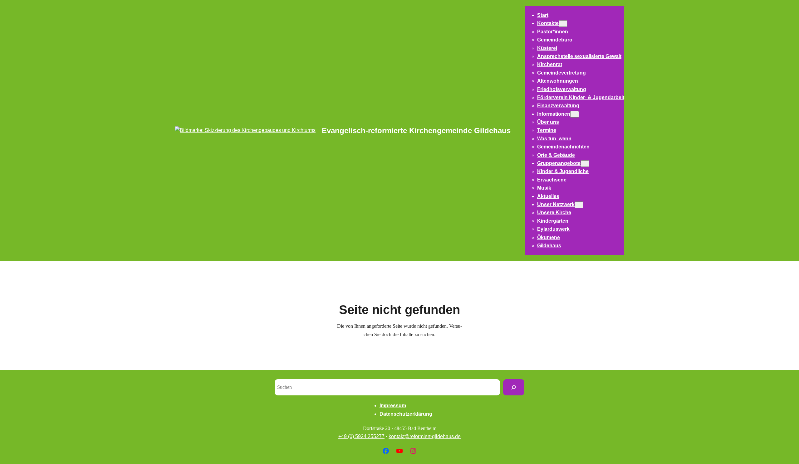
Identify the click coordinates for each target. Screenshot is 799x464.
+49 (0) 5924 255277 (361, 436)
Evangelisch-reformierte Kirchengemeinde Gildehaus (416, 130)
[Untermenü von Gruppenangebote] (585, 163)
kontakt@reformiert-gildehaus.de (425, 436)
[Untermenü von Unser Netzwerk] (579, 204)
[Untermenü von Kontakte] (563, 23)
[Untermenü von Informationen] (574, 114)
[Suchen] (513, 387)
